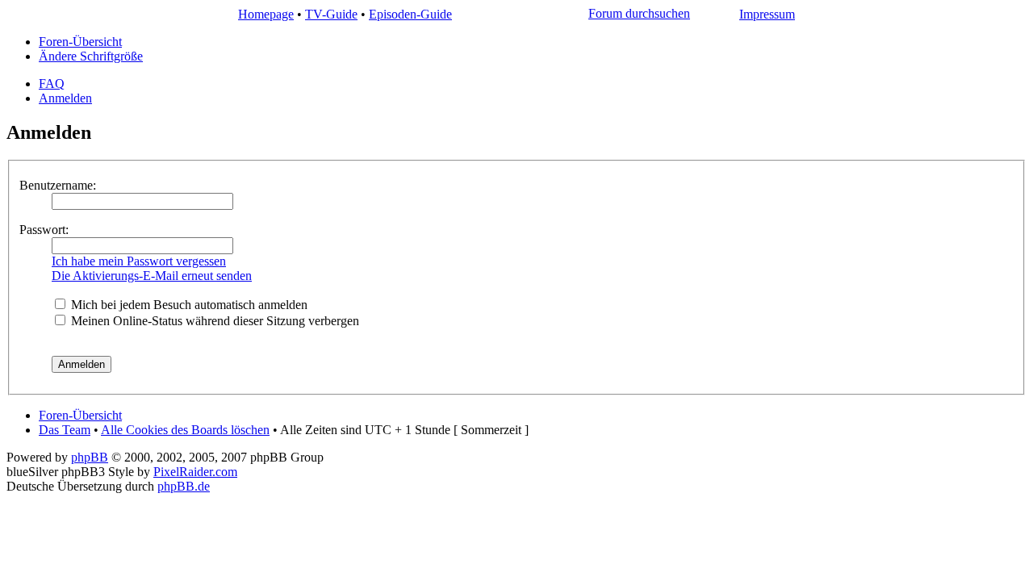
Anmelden (65, 98)
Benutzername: (57, 185)
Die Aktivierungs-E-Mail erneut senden (152, 275)
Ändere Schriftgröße (91, 56)
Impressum (767, 14)
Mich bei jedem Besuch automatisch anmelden (187, 304)
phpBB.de (183, 486)
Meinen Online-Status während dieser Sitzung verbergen (213, 321)
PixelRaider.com (195, 472)
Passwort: (44, 229)
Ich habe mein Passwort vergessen (139, 261)
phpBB (89, 457)
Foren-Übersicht (80, 41)
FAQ (52, 83)
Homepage (266, 14)
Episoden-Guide (410, 14)
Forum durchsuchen (639, 13)
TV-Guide (331, 14)
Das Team (64, 430)
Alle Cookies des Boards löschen (185, 430)
